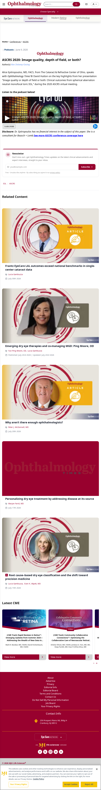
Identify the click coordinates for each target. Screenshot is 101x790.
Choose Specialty (47, 11)
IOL (4, 183)
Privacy (50, 684)
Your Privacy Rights (50, 706)
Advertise (50, 681)
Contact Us (50, 696)
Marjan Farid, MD (16, 503)
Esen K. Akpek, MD (32, 583)
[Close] (97, 769)
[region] (50, 777)
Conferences (15, 41)
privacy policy (55, 172)
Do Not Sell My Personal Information (50, 700)
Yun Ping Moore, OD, (17, 350)
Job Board (50, 703)
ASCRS (12, 183)
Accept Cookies (70, 784)
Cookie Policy (38, 779)
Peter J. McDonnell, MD (18, 427)
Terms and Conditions (50, 693)
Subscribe (85, 167)
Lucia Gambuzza (15, 274)
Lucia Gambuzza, (15, 583)
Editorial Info (50, 687)
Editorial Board (50, 690)
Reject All (89, 784)
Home (5, 41)
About (50, 677)
